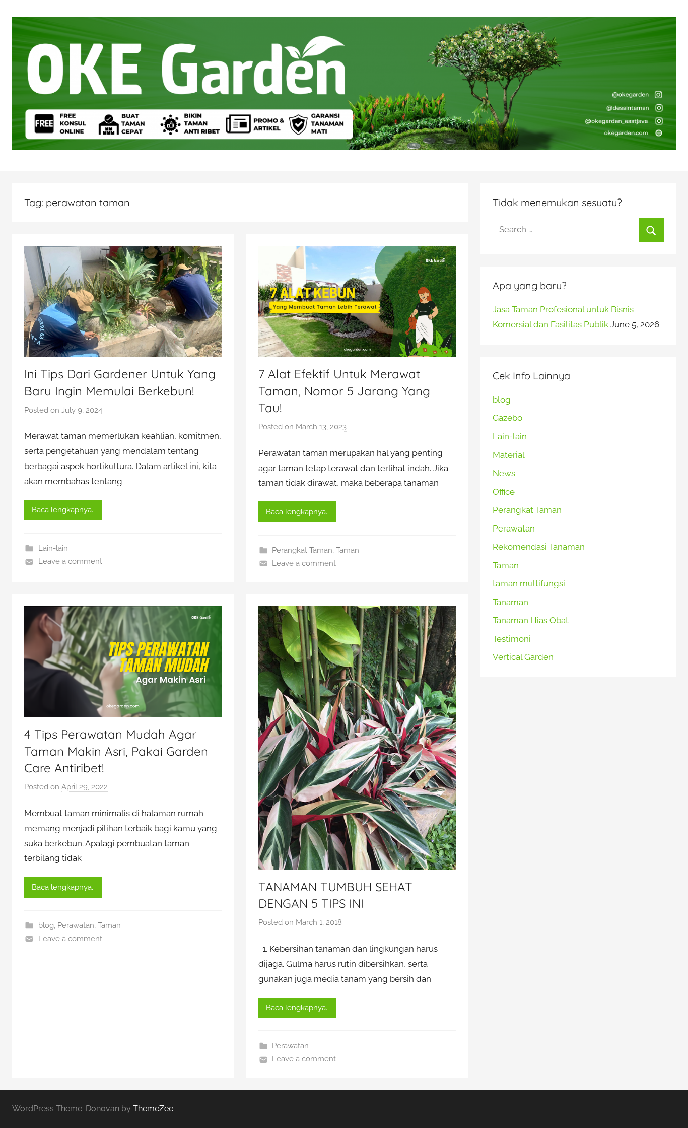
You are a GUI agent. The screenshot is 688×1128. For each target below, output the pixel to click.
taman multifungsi (529, 583)
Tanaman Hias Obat (531, 620)
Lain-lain (53, 548)
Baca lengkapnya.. (63, 509)
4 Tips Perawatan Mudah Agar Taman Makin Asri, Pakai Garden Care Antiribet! (116, 750)
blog (46, 925)
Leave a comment (70, 561)
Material (509, 455)
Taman (347, 550)
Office (504, 492)
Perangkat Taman (302, 550)
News (504, 473)
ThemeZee (153, 1108)
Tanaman (510, 602)
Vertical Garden (523, 657)
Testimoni (512, 639)
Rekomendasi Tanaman (539, 547)
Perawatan (75, 925)
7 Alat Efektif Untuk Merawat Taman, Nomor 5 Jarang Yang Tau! (344, 390)
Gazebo (507, 418)
